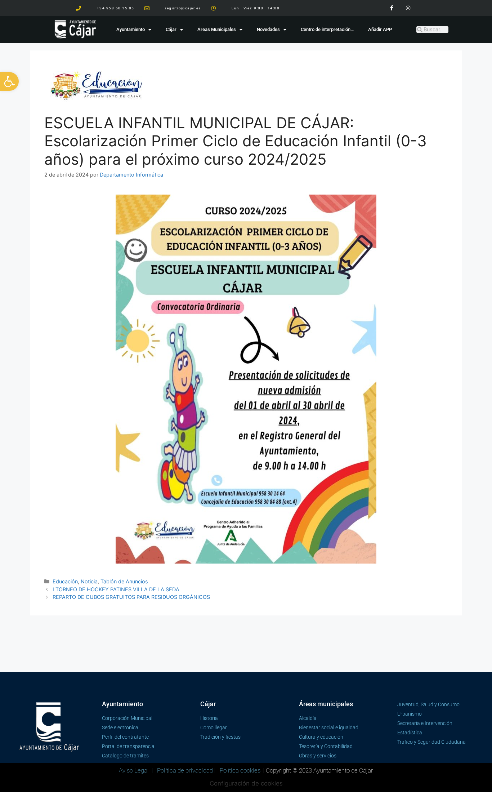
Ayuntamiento (130, 29)
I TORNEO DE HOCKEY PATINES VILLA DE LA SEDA (116, 589)
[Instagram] (408, 8)
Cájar (171, 29)
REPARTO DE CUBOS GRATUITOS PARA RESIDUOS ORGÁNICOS (131, 597)
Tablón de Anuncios (124, 581)
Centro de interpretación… (327, 29)
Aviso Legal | (136, 770)
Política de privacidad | (187, 770)
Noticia (89, 581)
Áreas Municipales (216, 29)
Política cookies (240, 770)
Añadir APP (380, 29)
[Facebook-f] (392, 8)
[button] (9, 81)
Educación (65, 581)
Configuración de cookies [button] (246, 783)
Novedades (268, 29)
